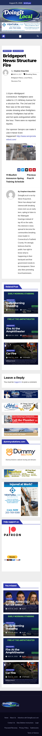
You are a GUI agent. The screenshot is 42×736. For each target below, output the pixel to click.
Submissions (34, 728)
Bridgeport (7, 51)
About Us (13, 718)
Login (37, 723)
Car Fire (11, 353)
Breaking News (31, 74)
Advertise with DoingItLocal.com (28, 718)
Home (6, 718)
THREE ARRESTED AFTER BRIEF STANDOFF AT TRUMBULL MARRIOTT (21, 606)
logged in (18, 382)
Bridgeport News (17, 78)
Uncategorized (18, 51)
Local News (28, 78)
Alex (24, 310)
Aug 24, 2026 (13, 335)
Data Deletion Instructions (25, 723)
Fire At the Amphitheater (15, 330)
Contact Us (11, 723)
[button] (37, 36)
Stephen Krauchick (21, 71)
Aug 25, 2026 (13, 310)
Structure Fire (16, 81)
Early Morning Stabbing (15, 304)
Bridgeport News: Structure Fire (20, 60)
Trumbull (9, 598)
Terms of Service (33, 733)
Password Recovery (10, 728)
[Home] (3, 36)
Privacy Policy (24, 728)
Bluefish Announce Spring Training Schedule (15, 178)
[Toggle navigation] (20, 36)
